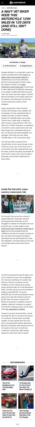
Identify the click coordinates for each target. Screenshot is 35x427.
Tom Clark (6, 33)
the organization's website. (15, 309)
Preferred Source (10, 66)
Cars (3, 8)
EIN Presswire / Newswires (28, 56)
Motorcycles (12, 8)
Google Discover (27, 66)
